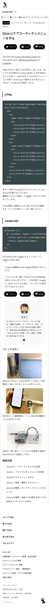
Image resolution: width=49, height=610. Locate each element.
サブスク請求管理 (24, 573)
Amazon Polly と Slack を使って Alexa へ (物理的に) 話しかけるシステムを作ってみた (24, 382)
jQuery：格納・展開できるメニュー (23, 482)
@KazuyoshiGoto (27, 59)
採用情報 (6, 597)
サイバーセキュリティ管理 (13, 564)
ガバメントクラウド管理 (12, 560)
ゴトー (24, 316)
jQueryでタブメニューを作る (20, 477)
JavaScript (40, 22)
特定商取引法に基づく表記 (13, 589)
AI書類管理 (7, 556)
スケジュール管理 (9, 573)
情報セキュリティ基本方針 (13, 593)
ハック (6, 22)
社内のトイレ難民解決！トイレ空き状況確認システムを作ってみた (24, 417)
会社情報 (14, 597)
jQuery (5, 26)
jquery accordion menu (26, 56)
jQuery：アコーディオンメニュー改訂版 (25, 471)
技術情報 (28, 593)
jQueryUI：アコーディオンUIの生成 (23, 466)
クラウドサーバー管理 (11, 569)
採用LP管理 (7, 577)
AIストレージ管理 (19, 556)
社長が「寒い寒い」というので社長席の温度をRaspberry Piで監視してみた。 (24, 452)
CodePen (7, 63)
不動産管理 (25, 569)
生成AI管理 (32, 556)
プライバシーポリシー (11, 585)
